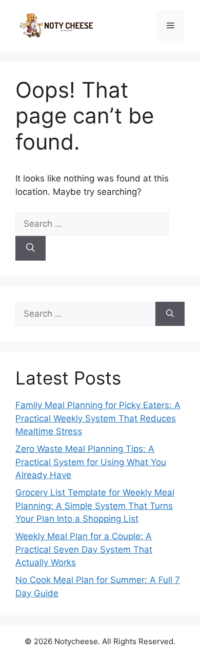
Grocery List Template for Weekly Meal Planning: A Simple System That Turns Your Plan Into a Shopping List (94, 505)
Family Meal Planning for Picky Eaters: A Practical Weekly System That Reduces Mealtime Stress (98, 418)
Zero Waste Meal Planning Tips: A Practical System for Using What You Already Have (90, 462)
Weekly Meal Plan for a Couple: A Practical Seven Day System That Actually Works (83, 549)
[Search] (30, 248)
